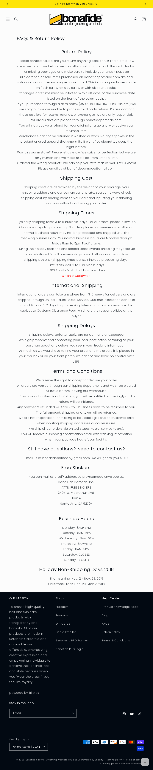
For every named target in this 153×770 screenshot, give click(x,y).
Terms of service (134, 759)
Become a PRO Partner (72, 640)
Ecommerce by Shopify (90, 759)
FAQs (105, 624)
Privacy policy (110, 763)
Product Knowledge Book (120, 607)
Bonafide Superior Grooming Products (46, 759)
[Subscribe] (72, 713)
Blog (105, 615)
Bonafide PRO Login (69, 649)
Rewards (62, 615)
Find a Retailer (66, 632)
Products (62, 607)
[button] (8, 19)
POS (70, 759)
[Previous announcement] (7, 4)
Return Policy (111, 632)
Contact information (132, 763)
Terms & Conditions (116, 640)
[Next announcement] (146, 4)
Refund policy (114, 759)
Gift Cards (63, 624)
